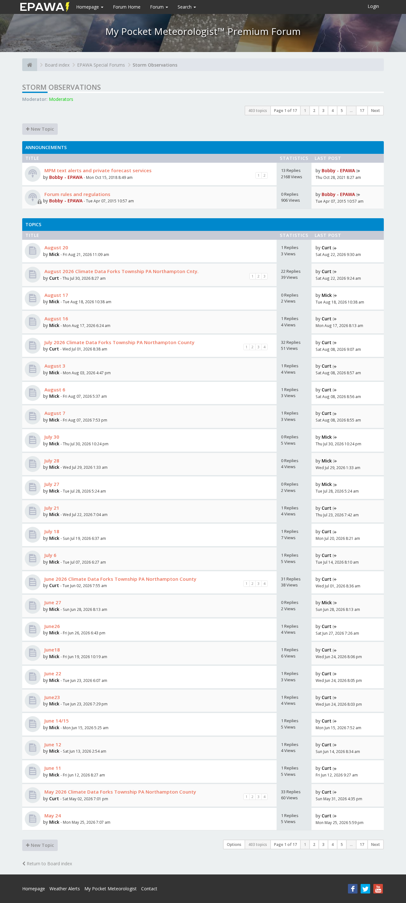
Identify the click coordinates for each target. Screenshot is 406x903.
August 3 (54, 366)
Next (375, 110)
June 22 (52, 673)
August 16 (55, 318)
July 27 (51, 484)
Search (185, 7)
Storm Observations (155, 65)
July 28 (51, 460)
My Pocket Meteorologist (110, 889)
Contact (149, 889)
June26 (51, 626)
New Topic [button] (41, 129)
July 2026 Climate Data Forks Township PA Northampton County (118, 342)
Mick (54, 254)
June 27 (52, 602)
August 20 (55, 247)
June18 (51, 649)
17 (362, 110)
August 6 (54, 389)
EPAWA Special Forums (101, 65)
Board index (57, 65)
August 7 (54, 413)
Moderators (61, 99)
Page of (285, 110)
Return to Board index (48, 863)
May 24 (52, 815)
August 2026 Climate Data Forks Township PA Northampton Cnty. (121, 271)
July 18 (51, 531)
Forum (157, 7)
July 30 (51, 437)
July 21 (51, 508)
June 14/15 (56, 720)
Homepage (88, 7)
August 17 (55, 295)
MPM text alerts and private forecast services (97, 170)
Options (234, 844)
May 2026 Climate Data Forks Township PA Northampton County (119, 791)
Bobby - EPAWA (65, 177)
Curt (326, 248)
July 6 (49, 555)
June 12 (52, 744)
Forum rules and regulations (76, 194)
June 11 (52, 768)
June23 (51, 697)
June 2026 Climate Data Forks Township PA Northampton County (119, 579)
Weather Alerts (64, 889)
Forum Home (127, 7)
